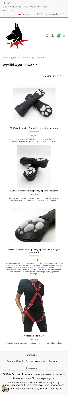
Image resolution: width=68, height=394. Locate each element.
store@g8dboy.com (45, 378)
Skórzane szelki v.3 (34, 335)
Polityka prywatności (36, 6)
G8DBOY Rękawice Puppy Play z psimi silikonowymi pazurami (34, 250)
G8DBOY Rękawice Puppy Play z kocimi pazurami (34, 128)
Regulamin (9, 10)
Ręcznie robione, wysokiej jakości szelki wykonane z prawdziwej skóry (34, 343)
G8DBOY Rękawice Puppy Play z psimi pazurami (34, 190)
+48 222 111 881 (24, 378)
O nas (21, 10)
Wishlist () (58, 14)
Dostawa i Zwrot (12, 6)
